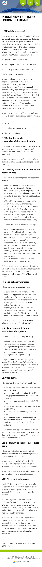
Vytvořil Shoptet (22, 562)
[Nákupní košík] (37, 3)
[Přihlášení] (30, 3)
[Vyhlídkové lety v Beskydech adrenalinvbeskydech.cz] (10, 3)
